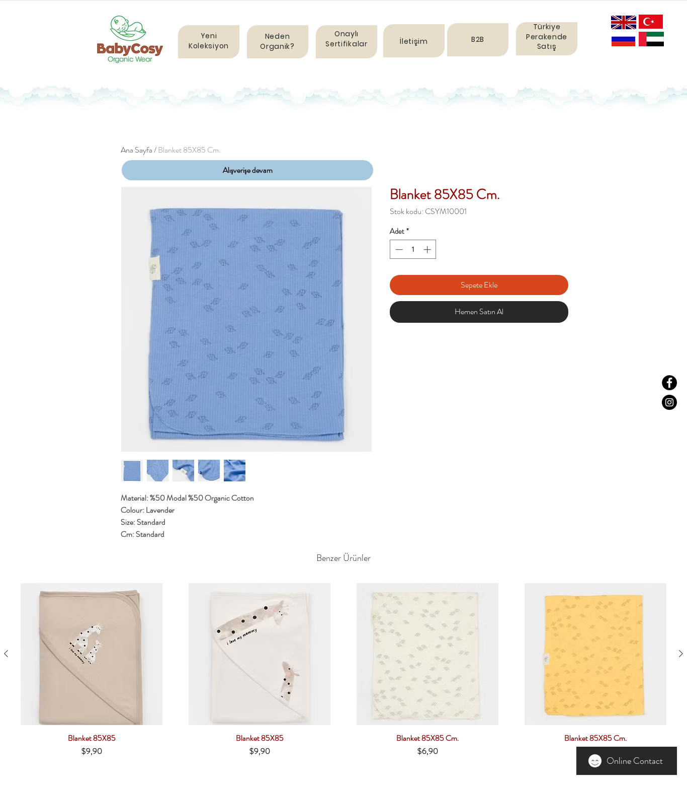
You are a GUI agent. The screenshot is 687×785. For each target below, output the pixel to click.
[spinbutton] (413, 249)
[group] (343, 674)
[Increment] (428, 249)
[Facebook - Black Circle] (669, 382)
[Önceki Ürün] (6, 654)
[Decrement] (398, 249)
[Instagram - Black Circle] (669, 402)
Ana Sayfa (136, 150)
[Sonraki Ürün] (681, 654)
